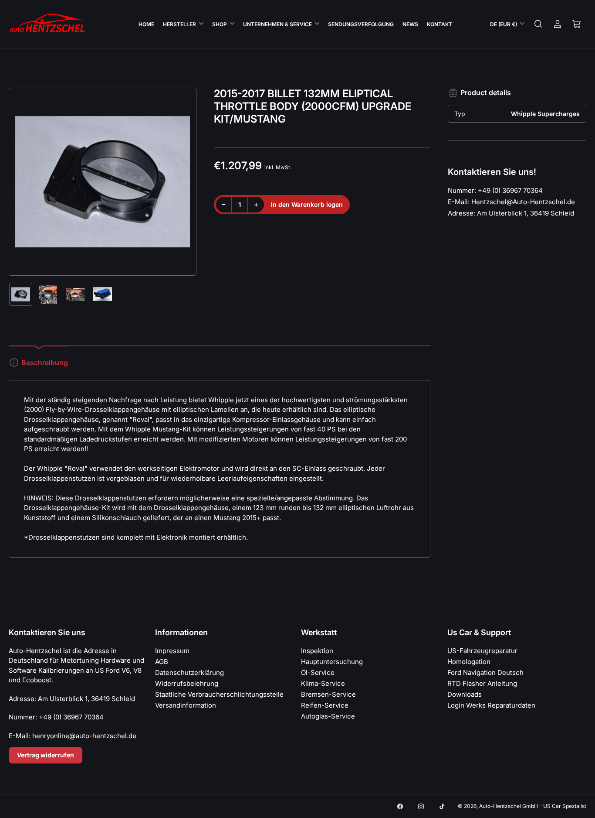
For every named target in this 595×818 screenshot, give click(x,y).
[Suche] (538, 24)
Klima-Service (323, 683)
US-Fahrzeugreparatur (482, 651)
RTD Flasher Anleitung (482, 683)
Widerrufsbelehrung (186, 683)
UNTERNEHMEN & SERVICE (277, 24)
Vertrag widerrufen (45, 755)
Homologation (468, 661)
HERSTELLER (179, 24)
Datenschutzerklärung (189, 672)
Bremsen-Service (328, 694)
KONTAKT (439, 24)
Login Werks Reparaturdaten (491, 705)
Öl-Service (318, 672)
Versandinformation (185, 705)
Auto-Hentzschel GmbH (508, 806)
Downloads (464, 694)
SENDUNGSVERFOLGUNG (361, 24)
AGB (161, 661)
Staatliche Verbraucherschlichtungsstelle (219, 694)
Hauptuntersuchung (332, 661)
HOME (146, 24)
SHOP (219, 24)
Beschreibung (44, 362)
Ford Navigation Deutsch (485, 672)
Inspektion (317, 651)
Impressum (172, 651)
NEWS (410, 24)
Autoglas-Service (328, 716)
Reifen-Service (324, 705)
